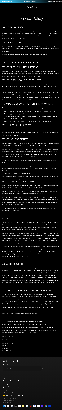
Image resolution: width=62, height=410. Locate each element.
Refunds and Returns (6, 387)
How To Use (21, 385)
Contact (20, 387)
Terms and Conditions (6, 383)
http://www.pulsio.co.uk (26, 84)
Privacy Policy (7, 390)
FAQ (19, 381)
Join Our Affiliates (8, 392)
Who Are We (21, 383)
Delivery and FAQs (8, 381)
